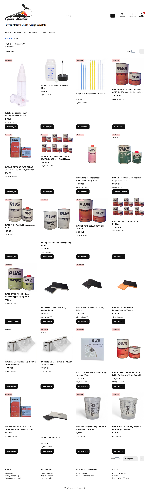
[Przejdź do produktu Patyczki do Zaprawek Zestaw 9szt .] (92, 74)
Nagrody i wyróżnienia (120, 478)
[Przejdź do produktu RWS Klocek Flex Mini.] (57, 413)
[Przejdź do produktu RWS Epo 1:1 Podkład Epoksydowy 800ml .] (57, 219)
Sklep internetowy (73, 488)
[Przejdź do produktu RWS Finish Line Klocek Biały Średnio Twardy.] (57, 284)
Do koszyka (11, 127)
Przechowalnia (46, 478)
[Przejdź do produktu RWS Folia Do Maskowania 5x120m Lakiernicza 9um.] (57, 344)
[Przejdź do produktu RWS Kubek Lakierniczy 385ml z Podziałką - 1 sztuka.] (128, 408)
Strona (129, 51)
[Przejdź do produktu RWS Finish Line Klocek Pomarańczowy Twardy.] (128, 284)
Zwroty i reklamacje (12, 476)
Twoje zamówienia (47, 473)
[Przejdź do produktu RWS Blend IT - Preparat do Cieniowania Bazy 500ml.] (92, 154)
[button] (112, 16)
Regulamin (9, 473)
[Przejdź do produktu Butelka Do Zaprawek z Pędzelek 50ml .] (57, 70)
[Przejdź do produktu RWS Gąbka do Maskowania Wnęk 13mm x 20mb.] (92, 349)
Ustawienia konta (47, 476)
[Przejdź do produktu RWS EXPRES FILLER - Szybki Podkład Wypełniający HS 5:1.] (21, 277)
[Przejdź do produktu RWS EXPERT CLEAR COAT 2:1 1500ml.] (92, 211)
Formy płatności (82, 473)
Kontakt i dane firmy (119, 473)
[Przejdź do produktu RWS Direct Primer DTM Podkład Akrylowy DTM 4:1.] (128, 154)
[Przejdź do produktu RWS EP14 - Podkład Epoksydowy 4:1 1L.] (21, 210)
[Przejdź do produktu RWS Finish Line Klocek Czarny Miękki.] (92, 284)
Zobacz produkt (120, 192)
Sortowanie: (9, 47)
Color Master (9, 39)
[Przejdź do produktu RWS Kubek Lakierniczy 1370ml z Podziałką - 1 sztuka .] (92, 408)
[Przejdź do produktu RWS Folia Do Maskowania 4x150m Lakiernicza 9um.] (21, 344)
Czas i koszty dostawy (85, 476)
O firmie (115, 476)
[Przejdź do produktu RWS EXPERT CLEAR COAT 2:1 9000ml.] (128, 208)
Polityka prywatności (12, 478)
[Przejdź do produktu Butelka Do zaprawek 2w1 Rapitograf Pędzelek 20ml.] (21, 84)
